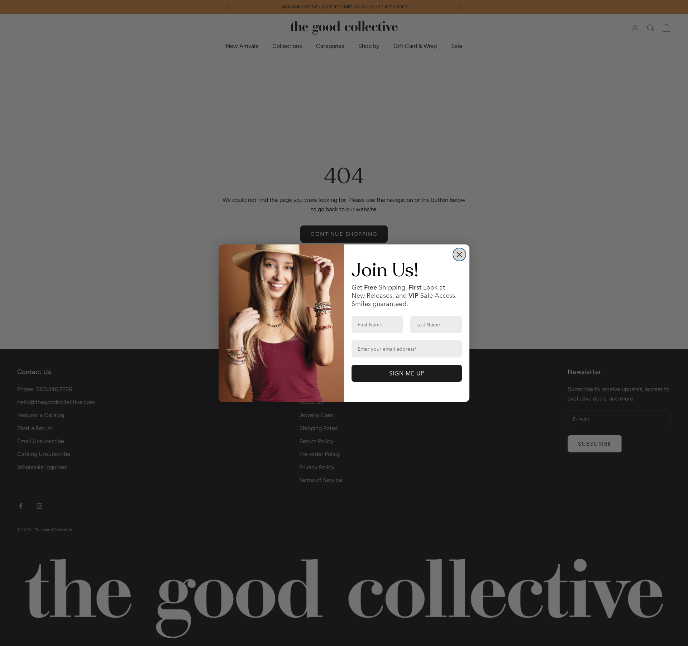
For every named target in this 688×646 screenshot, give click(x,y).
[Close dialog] (459, 254)
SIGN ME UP (406, 373)
